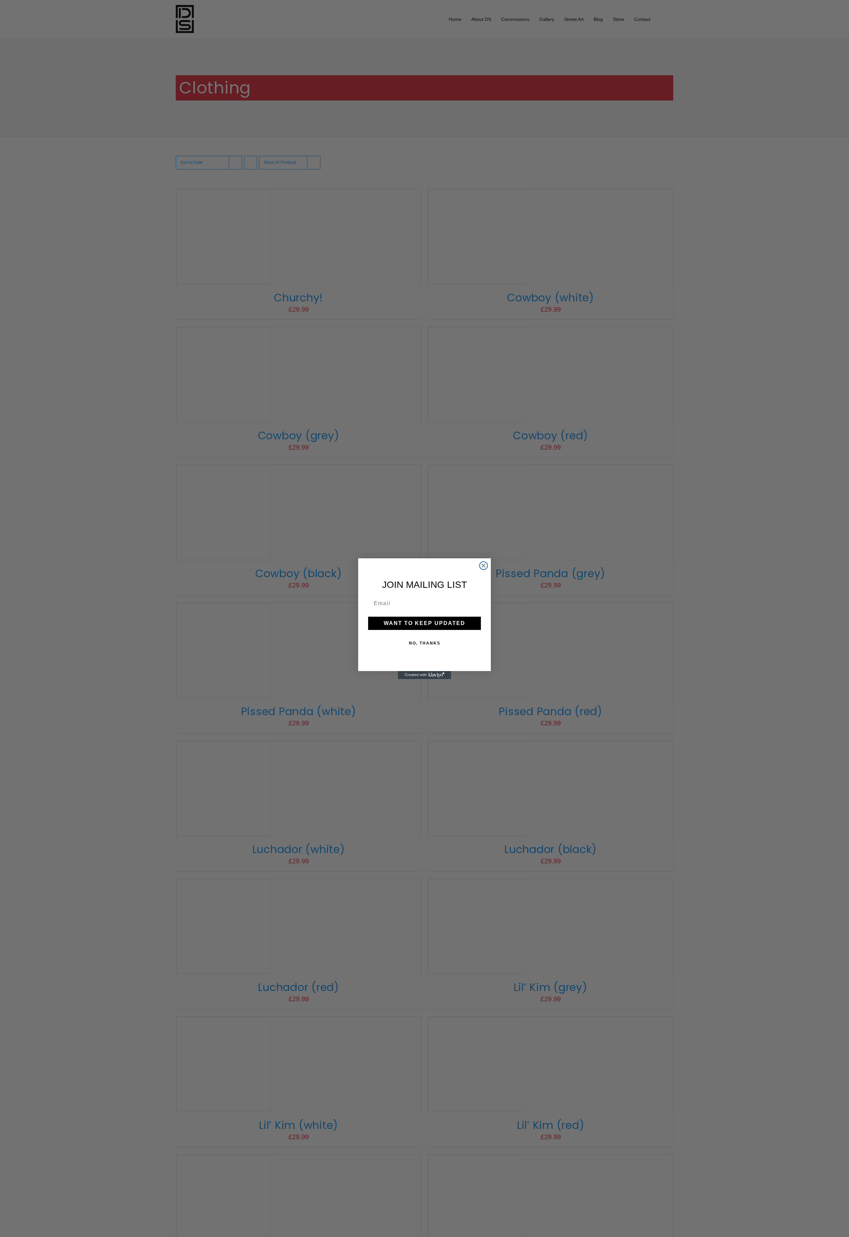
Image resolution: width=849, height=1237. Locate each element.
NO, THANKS (424, 643)
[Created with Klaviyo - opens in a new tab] (424, 675)
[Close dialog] (484, 566)
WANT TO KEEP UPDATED (424, 623)
